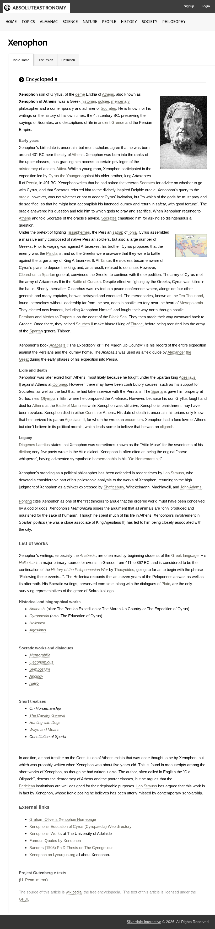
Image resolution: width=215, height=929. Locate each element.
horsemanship (104, 459)
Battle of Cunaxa (86, 281)
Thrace (137, 324)
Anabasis (58, 345)
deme (80, 94)
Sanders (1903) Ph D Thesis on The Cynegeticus (71, 847)
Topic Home (20, 60)
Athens (108, 94)
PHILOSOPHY (174, 21)
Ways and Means (44, 729)
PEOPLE (109, 21)
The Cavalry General (47, 715)
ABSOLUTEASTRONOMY (39, 7)
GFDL (24, 899)
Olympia (48, 398)
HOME (11, 21)
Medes (48, 317)
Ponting (25, 501)
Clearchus (27, 274)
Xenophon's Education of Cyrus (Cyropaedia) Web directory (80, 826)
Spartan (48, 274)
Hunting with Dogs (45, 722)
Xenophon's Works (45, 833)
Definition (68, 60)
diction (24, 451)
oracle (24, 197)
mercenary (120, 101)
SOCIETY (149, 21)
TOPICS (28, 21)
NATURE (90, 21)
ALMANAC (49, 21)
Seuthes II (84, 324)
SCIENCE (70, 21)
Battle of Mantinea (71, 405)
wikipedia (74, 892)
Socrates (108, 108)
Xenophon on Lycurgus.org (52, 854)
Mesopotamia (191, 303)
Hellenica (27, 562)
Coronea (59, 384)
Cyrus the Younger (64, 176)
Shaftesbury (114, 487)
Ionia (132, 232)
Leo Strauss (173, 473)
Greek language (184, 555)
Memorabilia (39, 655)
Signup (189, 6)
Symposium (39, 669)
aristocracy (28, 168)
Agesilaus (37, 630)
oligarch (166, 426)
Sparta (35, 331)
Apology (36, 676)
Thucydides (124, 569)
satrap (117, 232)
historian (89, 101)
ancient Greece (111, 122)
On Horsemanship (144, 459)
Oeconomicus (41, 662)
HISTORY (129, 21)
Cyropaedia (39, 616)
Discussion (45, 60)
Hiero (34, 683)
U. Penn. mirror (33, 880)
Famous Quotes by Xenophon (55, 840)
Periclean (27, 786)
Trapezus (68, 317)
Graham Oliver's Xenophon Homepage (62, 819)
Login (206, 6)
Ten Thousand (191, 295)
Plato (166, 583)
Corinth (91, 412)
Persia (31, 183)
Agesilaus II (75, 419)
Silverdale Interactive (144, 922)
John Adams (191, 487)
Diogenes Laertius (34, 444)
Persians (26, 317)
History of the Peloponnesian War (79, 569)
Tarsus (106, 260)
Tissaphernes (78, 232)
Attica (61, 168)
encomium (134, 419)
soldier (103, 101)
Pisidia (51, 253)
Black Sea (118, 317)
